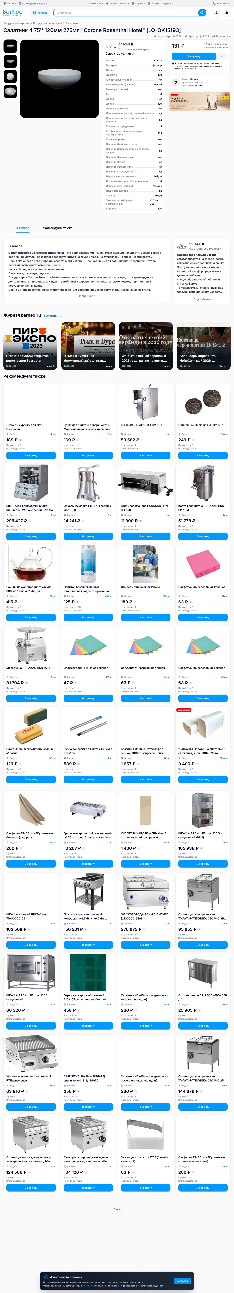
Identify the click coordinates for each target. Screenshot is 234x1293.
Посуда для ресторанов (47, 23)
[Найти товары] (202, 12)
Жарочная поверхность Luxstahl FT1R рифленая (28, 1078)
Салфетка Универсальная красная (201, 587)
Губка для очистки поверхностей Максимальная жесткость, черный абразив (88, 427)
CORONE (124, 44)
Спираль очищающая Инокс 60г (200, 425)
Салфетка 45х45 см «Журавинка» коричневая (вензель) (201, 1159)
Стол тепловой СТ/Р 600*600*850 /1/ (202, 997)
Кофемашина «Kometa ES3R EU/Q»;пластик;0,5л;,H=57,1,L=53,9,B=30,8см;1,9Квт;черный (202, 1240)
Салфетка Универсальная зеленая (201, 668)
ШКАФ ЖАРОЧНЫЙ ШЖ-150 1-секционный (27, 997)
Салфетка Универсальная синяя (143, 668)
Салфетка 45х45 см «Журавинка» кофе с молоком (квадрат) (144, 1078)
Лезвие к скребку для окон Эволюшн (24, 427)
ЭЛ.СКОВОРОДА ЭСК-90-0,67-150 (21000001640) (145, 916)
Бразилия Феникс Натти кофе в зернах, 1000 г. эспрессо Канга (142, 751)
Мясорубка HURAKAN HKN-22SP (28, 668)
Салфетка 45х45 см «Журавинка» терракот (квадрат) (144, 997)
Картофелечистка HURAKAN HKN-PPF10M (201, 508)
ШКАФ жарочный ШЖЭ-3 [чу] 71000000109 (27, 916)
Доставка (112, 3)
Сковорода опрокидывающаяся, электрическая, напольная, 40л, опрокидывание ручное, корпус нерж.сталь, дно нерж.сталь (86, 1159)
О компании (95, 3)
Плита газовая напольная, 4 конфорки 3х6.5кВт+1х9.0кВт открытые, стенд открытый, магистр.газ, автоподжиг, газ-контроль (84, 917)
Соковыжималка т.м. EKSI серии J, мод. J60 (88, 508)
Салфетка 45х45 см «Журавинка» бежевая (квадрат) (29, 835)
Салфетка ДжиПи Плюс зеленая (86, 668)
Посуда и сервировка (16, 23)
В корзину (194, 56)
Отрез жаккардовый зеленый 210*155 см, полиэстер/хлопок (85, 997)
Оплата (124, 3)
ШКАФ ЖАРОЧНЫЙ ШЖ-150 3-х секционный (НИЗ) (200, 835)
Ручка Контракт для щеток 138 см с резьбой (88, 751)
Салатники (72, 23)
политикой (88, 1285)
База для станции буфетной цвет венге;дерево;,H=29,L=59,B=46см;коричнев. (31, 1240)
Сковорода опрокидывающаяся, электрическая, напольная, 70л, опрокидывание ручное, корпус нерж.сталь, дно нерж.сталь (28, 1159)
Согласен (182, 1280)
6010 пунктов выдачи (34, 3)
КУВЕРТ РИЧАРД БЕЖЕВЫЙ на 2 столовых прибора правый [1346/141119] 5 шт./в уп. (143, 835)
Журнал (167, 3)
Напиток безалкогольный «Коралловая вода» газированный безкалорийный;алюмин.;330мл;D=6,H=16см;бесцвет (88, 589)
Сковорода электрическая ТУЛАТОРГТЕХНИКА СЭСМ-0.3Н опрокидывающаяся (201, 917)
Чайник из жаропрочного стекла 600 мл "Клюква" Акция (28, 589)
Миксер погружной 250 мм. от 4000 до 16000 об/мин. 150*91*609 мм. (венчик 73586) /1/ (88, 1240)
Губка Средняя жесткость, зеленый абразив (30, 751)
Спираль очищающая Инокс (140, 587)
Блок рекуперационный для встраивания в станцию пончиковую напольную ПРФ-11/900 (140, 1240)
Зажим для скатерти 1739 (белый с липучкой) (145, 1159)
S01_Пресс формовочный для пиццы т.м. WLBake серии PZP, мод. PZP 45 (31, 508)
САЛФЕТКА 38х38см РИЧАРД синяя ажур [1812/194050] (84, 1078)
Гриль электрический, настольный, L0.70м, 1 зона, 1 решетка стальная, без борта (88, 835)
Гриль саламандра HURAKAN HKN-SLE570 (145, 508)
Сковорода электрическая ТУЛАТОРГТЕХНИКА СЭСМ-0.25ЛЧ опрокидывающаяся (203, 1078)
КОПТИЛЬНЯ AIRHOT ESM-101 (141, 425)
